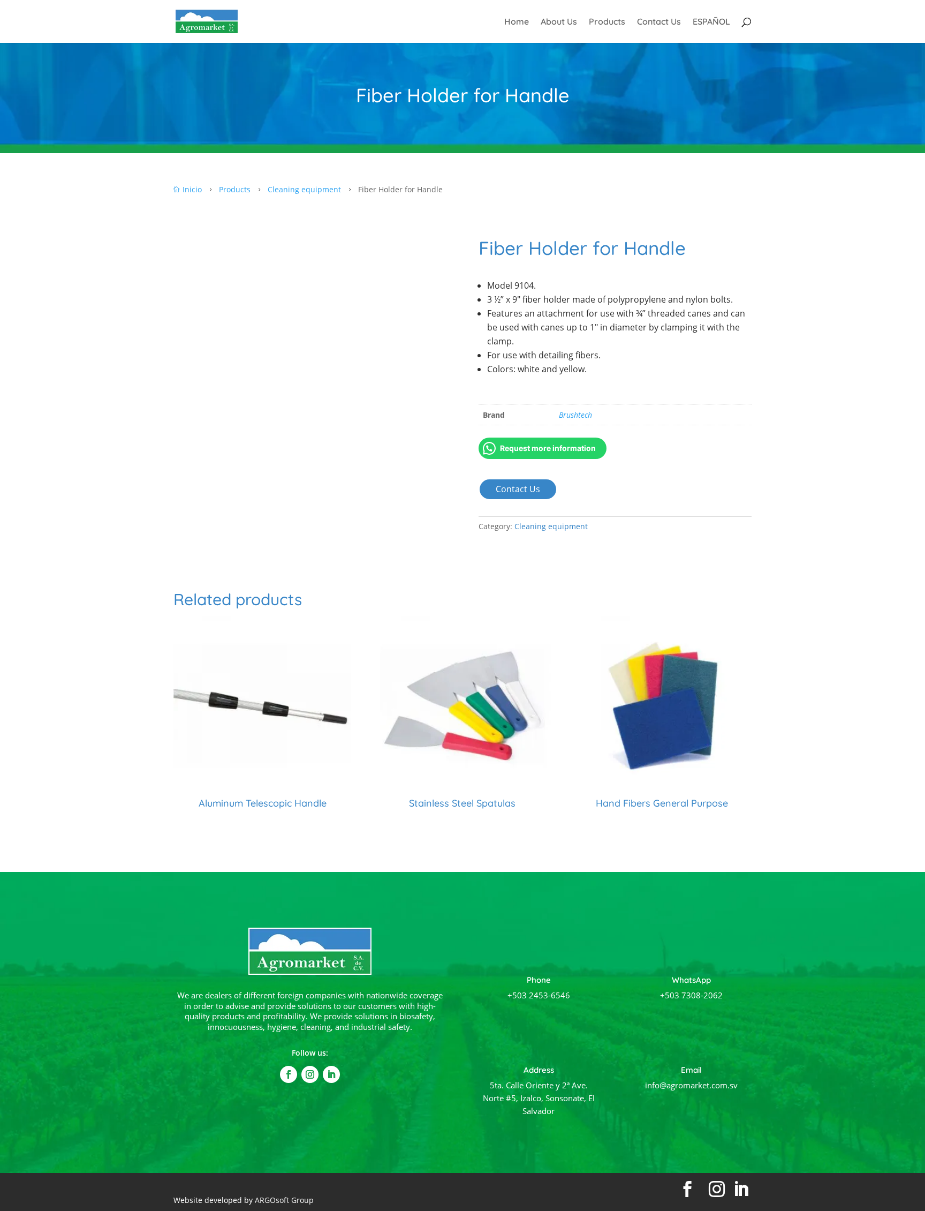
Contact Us (659, 22)
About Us (559, 22)
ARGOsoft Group (284, 1200)
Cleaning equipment (551, 526)
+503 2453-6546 (538, 995)
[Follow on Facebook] (288, 1074)
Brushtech (575, 415)
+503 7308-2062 (691, 995)
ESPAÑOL (711, 22)
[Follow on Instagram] (310, 1074)
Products (607, 22)
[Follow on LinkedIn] (331, 1074)
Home (516, 22)
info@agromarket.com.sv (691, 1085)
